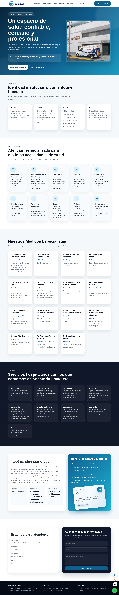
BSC (76, 3)
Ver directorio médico (38, 67)
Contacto (82, 3)
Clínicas (55, 3)
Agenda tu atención (102, 3)
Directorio (62, 3)
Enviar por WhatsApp (86, 568)
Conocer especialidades (18, 67)
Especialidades (46, 3)
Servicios (70, 3)
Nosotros (37, 3)
